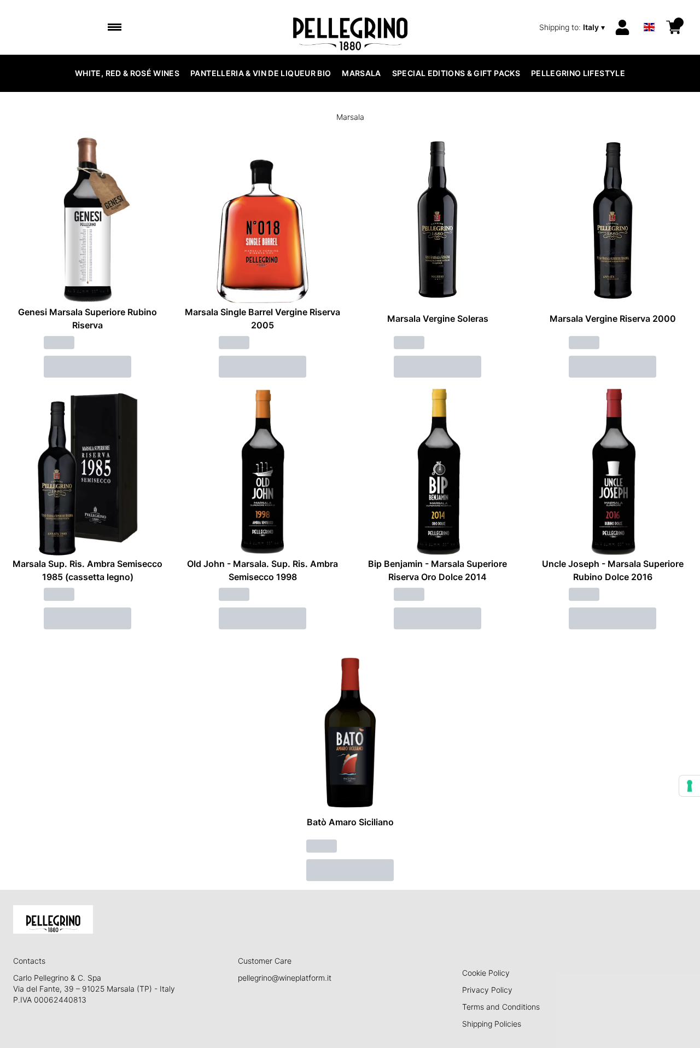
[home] (350, 27)
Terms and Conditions (501, 1006)
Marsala (361, 73)
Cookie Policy (486, 972)
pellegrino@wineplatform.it (284, 977)
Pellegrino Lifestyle (578, 73)
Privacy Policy (487, 989)
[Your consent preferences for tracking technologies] (689, 785)
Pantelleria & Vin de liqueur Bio (260, 73)
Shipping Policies (491, 1023)
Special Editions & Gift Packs (456, 73)
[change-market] (573, 27)
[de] (649, 13)
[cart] (673, 27)
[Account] (622, 27)
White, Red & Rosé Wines (127, 73)
